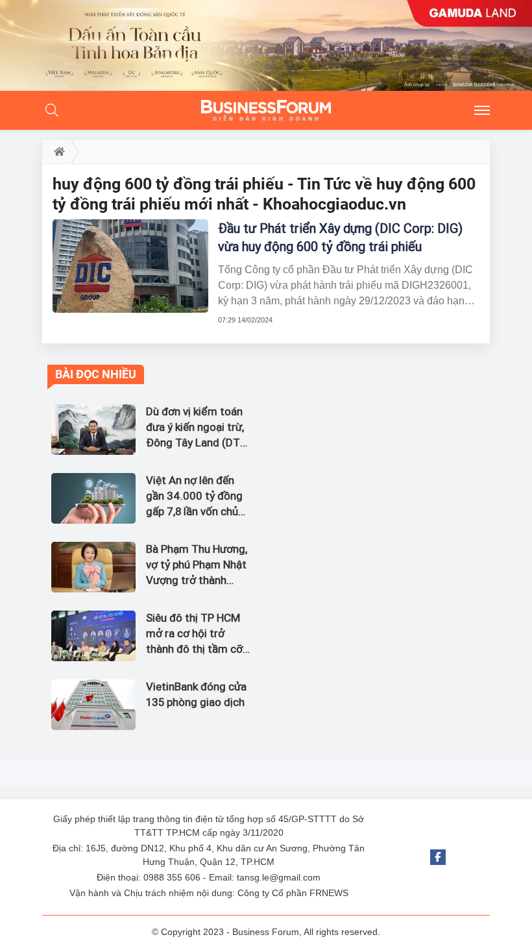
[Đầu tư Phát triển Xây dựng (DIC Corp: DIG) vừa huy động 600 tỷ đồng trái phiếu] (130, 266)
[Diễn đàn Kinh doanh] (266, 110)
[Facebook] (438, 857)
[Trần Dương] (266, 45)
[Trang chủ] (56, 152)
